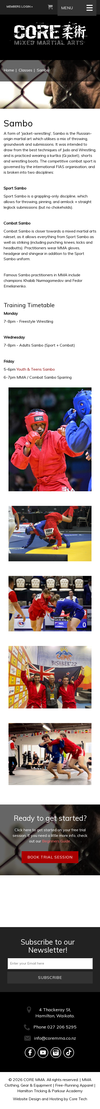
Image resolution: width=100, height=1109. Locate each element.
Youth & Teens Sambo (36, 369)
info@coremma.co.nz (55, 1038)
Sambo (43, 70)
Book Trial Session (50, 857)
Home (9, 70)
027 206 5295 (61, 1027)
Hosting (56, 1098)
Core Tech (78, 1098)
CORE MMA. (35, 1079)
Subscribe (50, 977)
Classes (25, 70)
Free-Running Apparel (74, 1085)
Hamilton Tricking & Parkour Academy (50, 1090)
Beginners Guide (56, 841)
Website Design (27, 1098)
